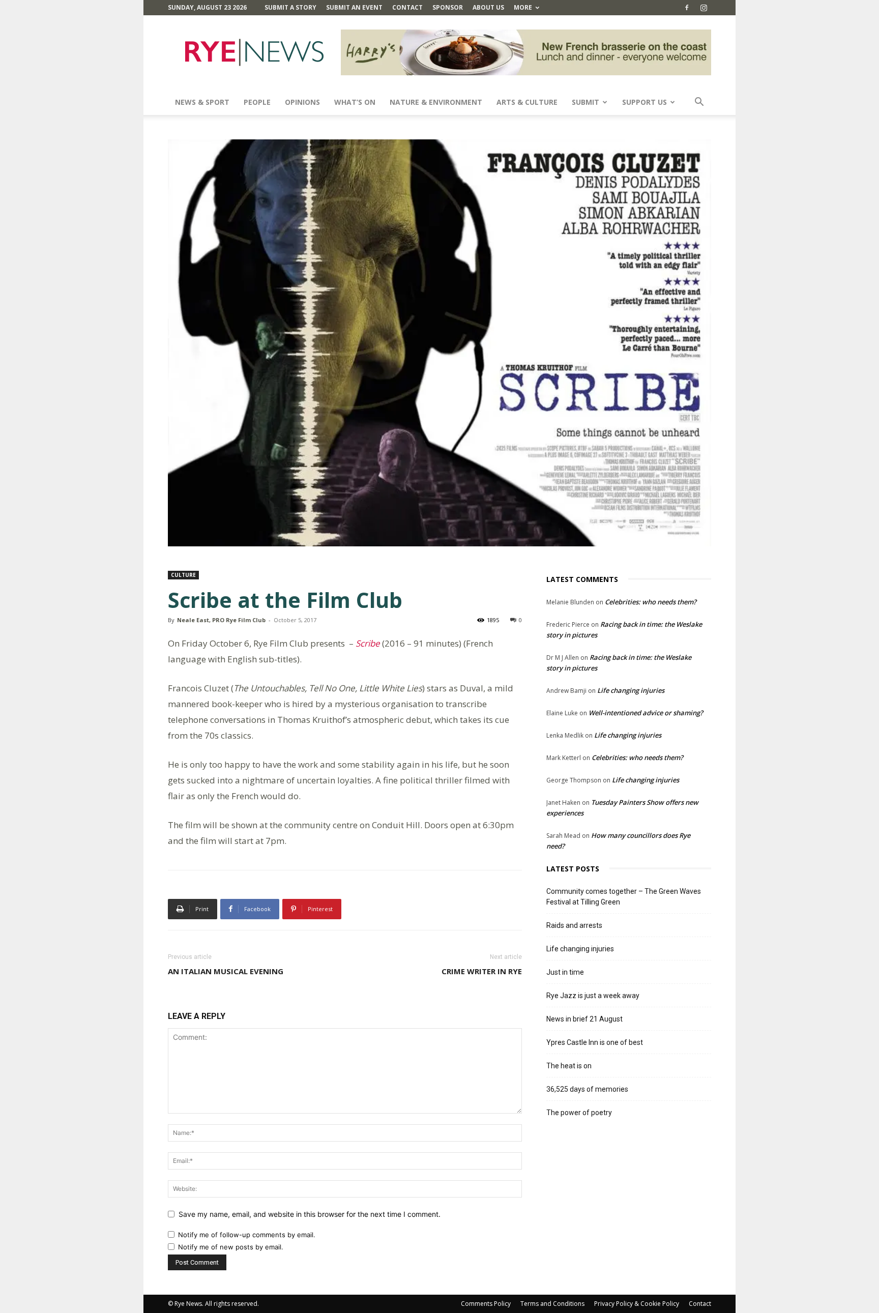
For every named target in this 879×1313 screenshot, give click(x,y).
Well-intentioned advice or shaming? (646, 712)
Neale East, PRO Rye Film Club (221, 620)
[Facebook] (686, 7)
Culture (183, 574)
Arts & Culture (527, 102)
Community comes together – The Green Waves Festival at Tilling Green (623, 896)
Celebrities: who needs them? (650, 601)
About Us (488, 7)
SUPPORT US (644, 102)
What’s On (354, 102)
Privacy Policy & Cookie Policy (636, 1303)
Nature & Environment (436, 102)
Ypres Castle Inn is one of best (594, 1042)
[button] (699, 103)
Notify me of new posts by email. (230, 1247)
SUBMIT (585, 102)
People (257, 102)
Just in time (565, 972)
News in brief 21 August (584, 1019)
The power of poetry (579, 1112)
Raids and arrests (574, 925)
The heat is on (569, 1066)
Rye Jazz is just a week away (592, 995)
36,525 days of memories (587, 1089)
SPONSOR (447, 7)
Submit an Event (354, 7)
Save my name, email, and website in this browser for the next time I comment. (310, 1214)
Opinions (302, 102)
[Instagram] (703, 7)
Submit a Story (290, 7)
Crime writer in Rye (482, 971)
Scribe (368, 643)
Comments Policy (486, 1303)
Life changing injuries (630, 690)
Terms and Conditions (552, 1303)
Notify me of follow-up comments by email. (246, 1235)
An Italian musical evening (225, 971)
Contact (407, 7)
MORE (523, 7)
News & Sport (202, 102)
